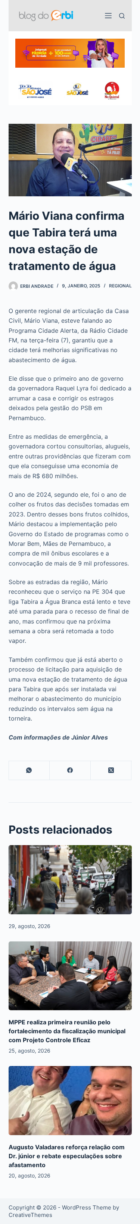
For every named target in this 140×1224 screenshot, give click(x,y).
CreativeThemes (30, 1214)
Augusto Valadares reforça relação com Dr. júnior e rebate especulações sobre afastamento (67, 1156)
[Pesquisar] (122, 16)
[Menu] (108, 15)
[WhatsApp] (29, 770)
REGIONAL (120, 286)
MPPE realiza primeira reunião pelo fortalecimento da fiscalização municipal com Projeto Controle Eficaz (67, 1031)
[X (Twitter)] (111, 770)
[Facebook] (70, 770)
